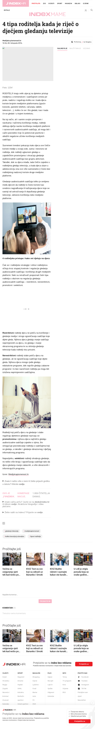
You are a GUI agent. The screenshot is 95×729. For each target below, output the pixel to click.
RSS (64, 692)
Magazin (36, 673)
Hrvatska (5, 681)
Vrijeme (65, 688)
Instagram (85, 685)
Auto (34, 696)
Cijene (85, 3)
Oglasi (77, 3)
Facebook (85, 677)
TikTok (83, 688)
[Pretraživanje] (91, 10)
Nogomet (21, 677)
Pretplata (36, 3)
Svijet (4, 677)
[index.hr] (15, 3)
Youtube (84, 681)
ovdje (14, 504)
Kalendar (5, 704)
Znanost (5, 700)
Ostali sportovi (23, 704)
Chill (34, 704)
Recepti (50, 681)
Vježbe (50, 688)
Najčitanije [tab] (75, 48)
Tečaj (65, 677)
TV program (67, 681)
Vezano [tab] (86, 48)
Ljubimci (36, 685)
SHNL (20, 688)
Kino (64, 685)
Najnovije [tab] (62, 48)
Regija (4, 685)
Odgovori (51, 692)
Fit (33, 700)
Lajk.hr (50, 685)
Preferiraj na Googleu (82, 42)
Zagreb (5, 688)
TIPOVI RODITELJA (35, 536)
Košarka (21, 692)
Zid (44, 3)
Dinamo (20, 681)
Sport (59, 3)
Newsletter (82, 700)
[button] (5, 558)
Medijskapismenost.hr (18, 474)
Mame (35, 692)
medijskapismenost (31, 531)
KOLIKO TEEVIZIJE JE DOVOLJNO (14, 536)
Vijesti (51, 3)
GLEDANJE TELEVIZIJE (11, 531)
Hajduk (20, 685)
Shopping (36, 677)
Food (34, 688)
